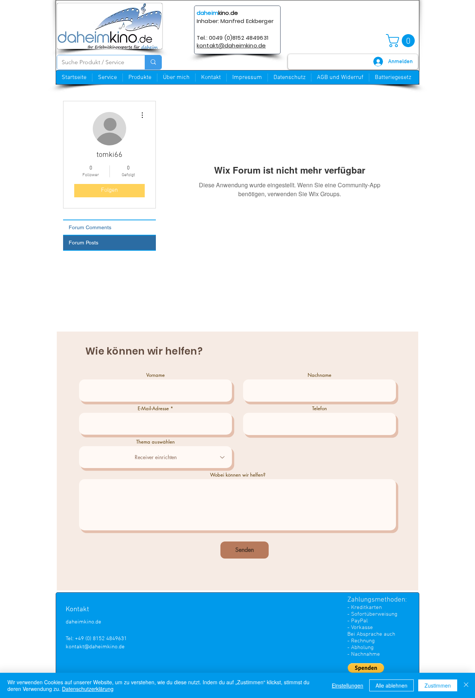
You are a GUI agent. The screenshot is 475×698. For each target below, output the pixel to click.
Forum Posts (83, 243)
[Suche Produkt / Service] (153, 62)
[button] (402, 40)
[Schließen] (466, 685)
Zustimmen (438, 685)
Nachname (319, 375)
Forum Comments (90, 227)
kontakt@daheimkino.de (95, 646)
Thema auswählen (155, 441)
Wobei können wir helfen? (237, 475)
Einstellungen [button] (347, 685)
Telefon (319, 408)
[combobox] (155, 457)
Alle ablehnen (391, 685)
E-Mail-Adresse (153, 408)
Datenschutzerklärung (88, 688)
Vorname (155, 375)
